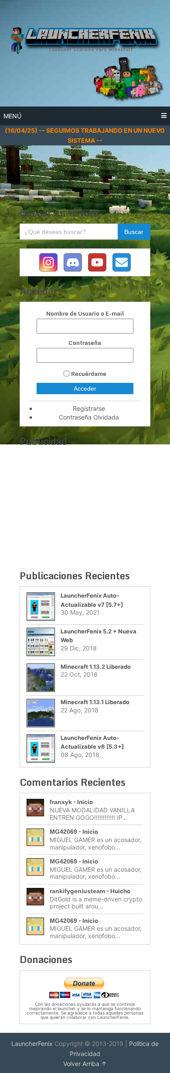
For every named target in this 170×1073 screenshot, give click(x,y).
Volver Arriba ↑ (85, 1063)
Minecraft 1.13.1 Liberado (95, 701)
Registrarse (89, 408)
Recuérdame (88, 373)
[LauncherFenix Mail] (121, 262)
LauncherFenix (32, 1043)
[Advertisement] (86, 167)
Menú (12, 116)
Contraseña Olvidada (89, 417)
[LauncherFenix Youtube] (97, 262)
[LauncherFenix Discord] (73, 262)
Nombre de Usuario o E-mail (85, 313)
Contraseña (84, 343)
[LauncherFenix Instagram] (48, 262)
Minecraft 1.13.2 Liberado (96, 666)
